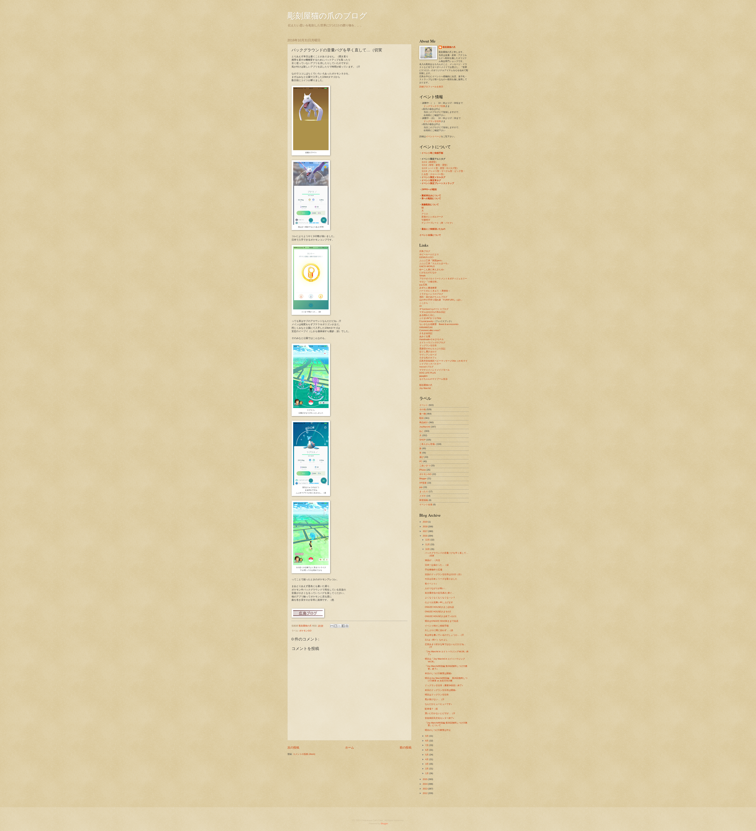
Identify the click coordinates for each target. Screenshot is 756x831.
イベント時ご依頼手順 (432, 153)
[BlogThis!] (336, 626)
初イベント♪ (431, 583)
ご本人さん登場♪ (427, 444)
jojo (420, 487)
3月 (427, 764)
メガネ (422, 496)
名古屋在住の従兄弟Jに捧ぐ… (439, 593)
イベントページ (433, 136)
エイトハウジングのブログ (432, 342)
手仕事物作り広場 (433, 569)
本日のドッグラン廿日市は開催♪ (440, 690)
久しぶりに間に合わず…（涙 (439, 630)
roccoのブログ (426, 367)
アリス (425, 214)
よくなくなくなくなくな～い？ (440, 597)
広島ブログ (424, 251)
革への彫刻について (431, 198)
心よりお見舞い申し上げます (439, 602)
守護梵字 (426, 220)
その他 (422, 409)
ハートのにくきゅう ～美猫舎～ (434, 291)
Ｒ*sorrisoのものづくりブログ (433, 309)
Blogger (423, 478)
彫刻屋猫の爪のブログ (327, 15)
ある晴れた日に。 (428, 315)
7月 (427, 745)
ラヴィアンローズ (428, 354)
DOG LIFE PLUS (427, 373)
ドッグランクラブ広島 (434, 106)
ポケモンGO (305, 630)
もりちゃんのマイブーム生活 (433, 379)
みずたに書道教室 (428, 288)
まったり (423, 491)
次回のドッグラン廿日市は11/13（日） (444, 574)
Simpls (422, 275)
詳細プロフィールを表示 (431, 86)
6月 (427, 750)
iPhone (422, 470)
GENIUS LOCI (426, 257)
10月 (427, 549)
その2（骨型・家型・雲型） (435, 165)
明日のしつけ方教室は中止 (438, 730)
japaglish (423, 376)
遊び (421, 457)
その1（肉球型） (430, 162)
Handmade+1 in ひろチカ (431, 339)
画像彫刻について (430, 204)
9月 (427, 736)
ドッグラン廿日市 (432, 121)
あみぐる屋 (424, 336)
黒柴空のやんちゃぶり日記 (432, 348)
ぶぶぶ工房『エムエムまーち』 (434, 263)
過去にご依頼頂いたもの (433, 229)
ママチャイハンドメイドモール (434, 370)
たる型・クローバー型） (433, 174)
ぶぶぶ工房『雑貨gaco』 (431, 260)
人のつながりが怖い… (436, 588)
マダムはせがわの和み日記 (432, 312)
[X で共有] (339, 626)
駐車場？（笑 (431, 709)
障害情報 (423, 500)
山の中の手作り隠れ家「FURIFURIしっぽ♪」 (441, 300)
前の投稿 (405, 747)
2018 (425, 526)
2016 (425, 536)
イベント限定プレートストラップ (438, 183)
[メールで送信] (332, 626)
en (420, 306)
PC (420, 461)
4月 (427, 759)
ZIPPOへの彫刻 (429, 189)
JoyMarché (424, 427)
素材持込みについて (431, 195)
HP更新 (423, 483)
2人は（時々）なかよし (436, 640)
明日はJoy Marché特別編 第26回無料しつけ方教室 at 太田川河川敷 (446, 679)
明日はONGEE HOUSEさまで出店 (441, 621)
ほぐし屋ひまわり (428, 351)
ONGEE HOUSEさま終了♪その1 (440, 616)
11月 (427, 544)
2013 (425, 789)
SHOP (422, 440)
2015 (425, 779)
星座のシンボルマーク (432, 217)
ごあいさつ (424, 465)
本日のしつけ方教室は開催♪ (438, 673)
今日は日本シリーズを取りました (441, 579)
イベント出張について (430, 235)
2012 (425, 793)
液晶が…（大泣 (432, 560)
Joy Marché (425, 388)
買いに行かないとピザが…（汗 (440, 713)
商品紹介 (423, 422)
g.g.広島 (423, 284)
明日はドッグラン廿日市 (437, 694)
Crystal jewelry (426, 321)
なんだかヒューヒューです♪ (438, 704)
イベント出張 (425, 504)
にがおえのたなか (428, 272)
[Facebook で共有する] (343, 626)
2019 (425, 522)
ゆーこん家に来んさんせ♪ (431, 269)
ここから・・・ (427, 303)
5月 (427, 754)
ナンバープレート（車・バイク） (438, 223)
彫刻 (421, 418)
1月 (427, 773)
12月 (427, 540)
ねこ (421, 431)
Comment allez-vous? (429, 330)
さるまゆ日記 (425, 333)
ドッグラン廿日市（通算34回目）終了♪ (444, 685)
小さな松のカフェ (428, 357)
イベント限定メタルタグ (433, 177)
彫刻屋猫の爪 (305, 626)
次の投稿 (293, 747)
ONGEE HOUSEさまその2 (438, 611)
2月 (427, 768)
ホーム (349, 747)
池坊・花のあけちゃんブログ (433, 297)
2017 (425, 531)
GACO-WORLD (427, 266)
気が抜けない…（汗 (434, 699)
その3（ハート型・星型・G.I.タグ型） (440, 168)
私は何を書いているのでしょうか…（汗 (444, 635)
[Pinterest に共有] (347, 626)
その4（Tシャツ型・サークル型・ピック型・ (443, 171)
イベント (423, 405)
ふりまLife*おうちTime (430, 318)
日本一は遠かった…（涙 (437, 565)
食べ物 (422, 414)
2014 (425, 784)
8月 (427, 740)
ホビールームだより (429, 254)
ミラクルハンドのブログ (431, 294)
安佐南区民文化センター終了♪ (439, 718)
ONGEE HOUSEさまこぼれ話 (439, 607)
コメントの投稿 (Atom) (304, 754)
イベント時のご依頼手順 (437, 626)
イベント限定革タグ (431, 180)
